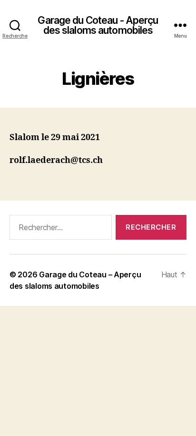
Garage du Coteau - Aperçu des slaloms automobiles (98, 25)
